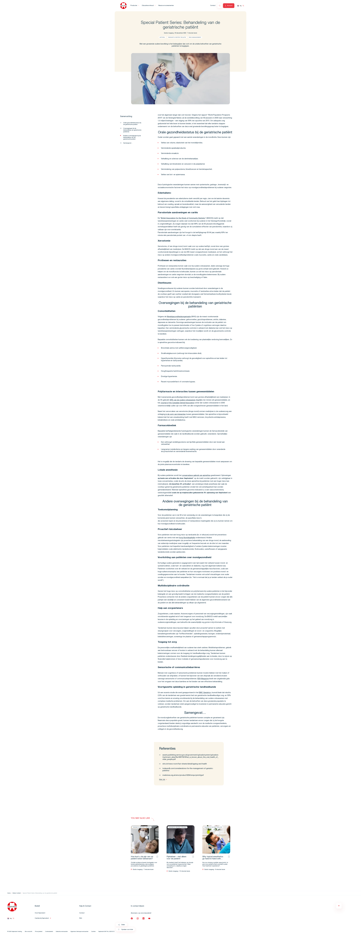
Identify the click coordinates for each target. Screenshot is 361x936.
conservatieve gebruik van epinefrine (196, 475)
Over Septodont (40, 913)
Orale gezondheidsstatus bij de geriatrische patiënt (132, 123)
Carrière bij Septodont (42, 918)
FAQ (80, 918)
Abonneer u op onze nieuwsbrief (141, 913)
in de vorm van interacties (175, 414)
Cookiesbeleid (49, 931)
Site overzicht (28, 931)
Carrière (93, 931)
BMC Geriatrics (205, 693)
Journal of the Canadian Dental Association (178, 403)
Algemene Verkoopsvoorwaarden (79, 931)
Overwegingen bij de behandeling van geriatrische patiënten (132, 130)
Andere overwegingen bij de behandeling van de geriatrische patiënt (132, 137)
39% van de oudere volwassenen (183, 400)
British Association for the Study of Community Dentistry (183, 218)
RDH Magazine (203, 679)
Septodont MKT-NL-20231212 (106, 931)
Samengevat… (128, 143)
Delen (123, 924)
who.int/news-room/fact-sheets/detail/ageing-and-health (184, 764)
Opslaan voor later (127, 929)
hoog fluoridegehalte (187, 538)
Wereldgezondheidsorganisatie (179, 317)
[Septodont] (123, 5)
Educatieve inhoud (148, 5)
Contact (212, 5)
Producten (133, 5)
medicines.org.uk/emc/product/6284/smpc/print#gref (183, 775)
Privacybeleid (38, 931)
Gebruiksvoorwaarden (62, 931)
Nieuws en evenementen (166, 5)
